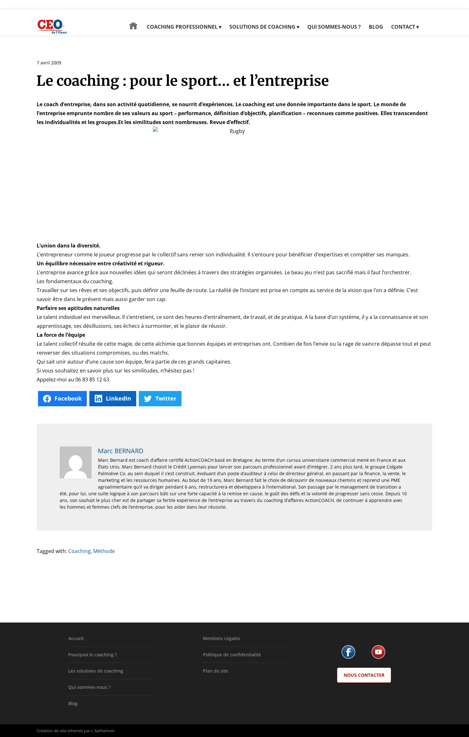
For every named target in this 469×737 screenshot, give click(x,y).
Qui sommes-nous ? (89, 687)
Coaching (79, 551)
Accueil (76, 638)
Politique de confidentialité (232, 655)
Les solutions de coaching (95, 671)
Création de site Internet (60, 730)
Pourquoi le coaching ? (92, 655)
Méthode (104, 551)
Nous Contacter (364, 675)
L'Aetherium (103, 730)
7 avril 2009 (49, 63)
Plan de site (215, 671)
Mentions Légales (221, 638)
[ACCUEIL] (133, 29)
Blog (73, 703)
